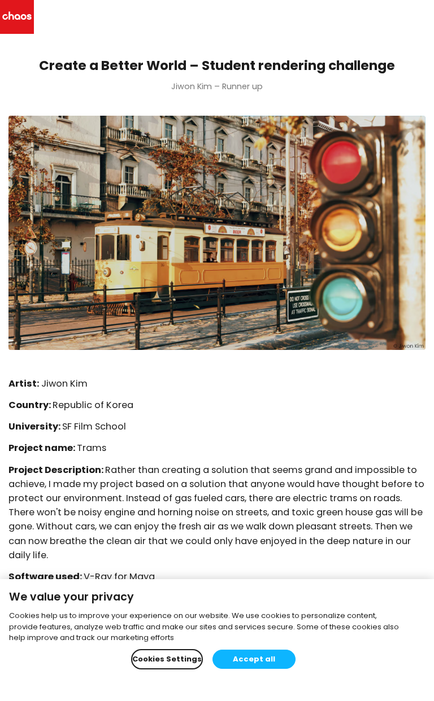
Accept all (254, 659)
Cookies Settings (167, 659)
